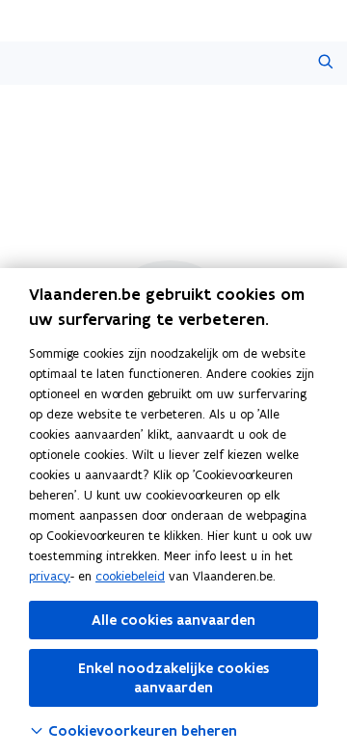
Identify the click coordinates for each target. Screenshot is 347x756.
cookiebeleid (130, 576)
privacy (49, 576)
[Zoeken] (325, 63)
